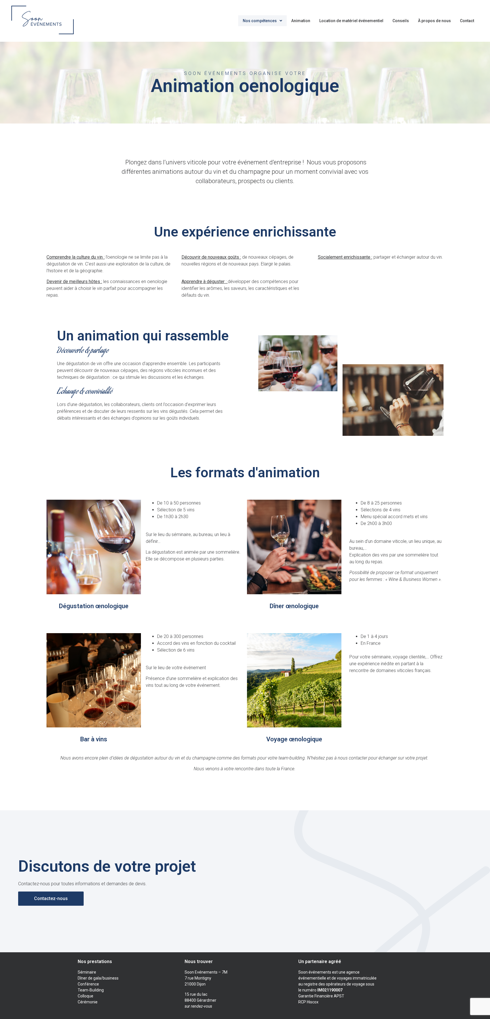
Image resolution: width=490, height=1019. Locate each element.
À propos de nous (434, 20)
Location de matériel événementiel (351, 20)
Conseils (400, 20)
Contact (467, 20)
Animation (300, 20)
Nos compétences (260, 20)
